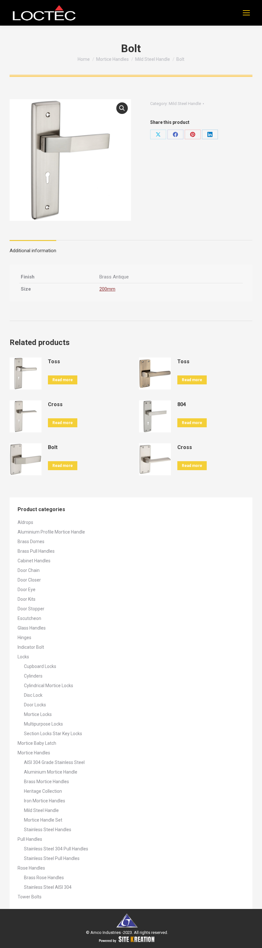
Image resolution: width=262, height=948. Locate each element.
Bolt (53, 447)
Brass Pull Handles (36, 551)
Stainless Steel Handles (47, 829)
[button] (122, 108)
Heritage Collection (43, 791)
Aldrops (25, 522)
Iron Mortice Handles (44, 800)
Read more (62, 380)
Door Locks (35, 704)
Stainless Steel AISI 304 (48, 887)
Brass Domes (31, 541)
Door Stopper (31, 608)
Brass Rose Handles (44, 877)
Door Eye (26, 589)
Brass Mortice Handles (46, 781)
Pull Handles (30, 839)
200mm (107, 289)
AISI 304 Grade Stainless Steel (54, 762)
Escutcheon (29, 618)
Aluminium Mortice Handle (50, 772)
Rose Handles (31, 868)
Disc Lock (33, 695)
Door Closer (29, 579)
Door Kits (26, 599)
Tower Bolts (30, 896)
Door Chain (29, 570)
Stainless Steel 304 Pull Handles (56, 848)
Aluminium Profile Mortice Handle (51, 531)
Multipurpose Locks (43, 724)
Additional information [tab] (33, 250)
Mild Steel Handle (185, 103)
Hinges (24, 637)
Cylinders (33, 676)
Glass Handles (32, 628)
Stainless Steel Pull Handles (52, 858)
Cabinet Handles (34, 560)
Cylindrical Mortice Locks (48, 685)
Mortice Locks (38, 714)
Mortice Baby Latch (37, 743)
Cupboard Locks (40, 666)
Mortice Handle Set (43, 820)
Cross (55, 404)
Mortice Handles (34, 752)
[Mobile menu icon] (246, 13)
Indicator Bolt (31, 647)
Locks (23, 656)
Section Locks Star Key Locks (53, 733)
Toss (54, 361)
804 (181, 404)
